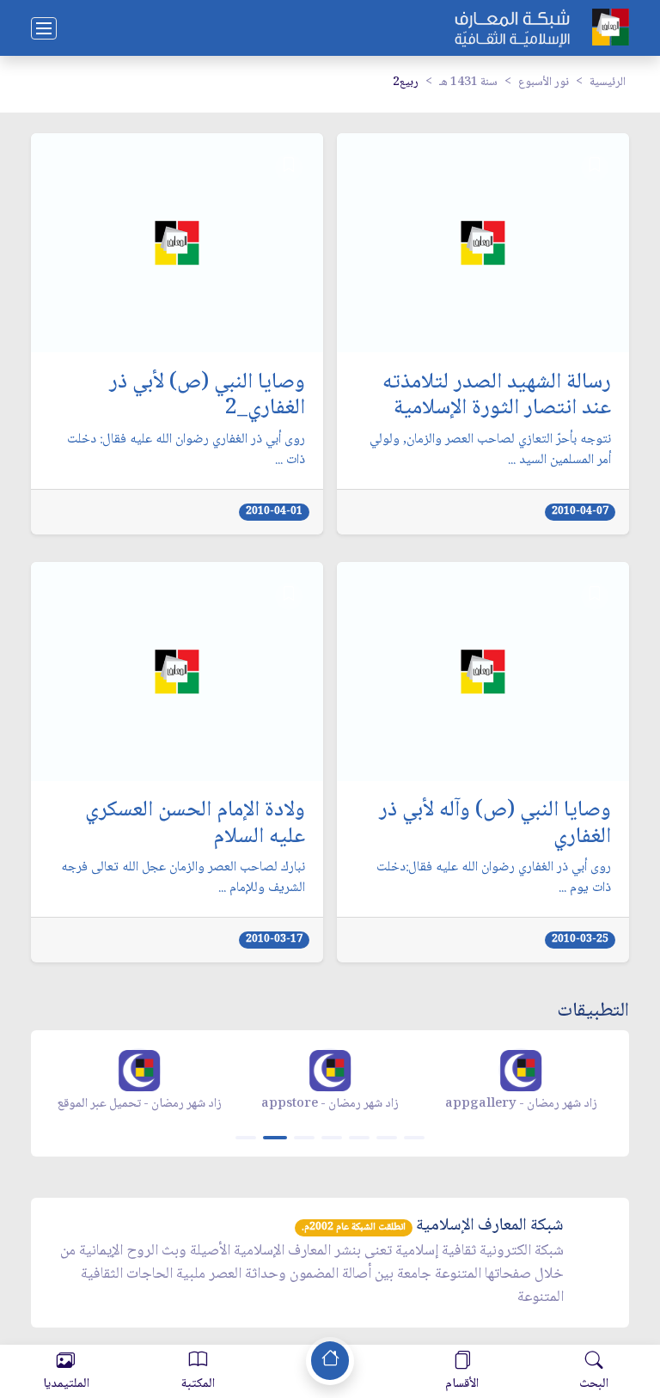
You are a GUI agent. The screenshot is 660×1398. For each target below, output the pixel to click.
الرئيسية (608, 82)
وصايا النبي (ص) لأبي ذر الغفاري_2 (207, 396)
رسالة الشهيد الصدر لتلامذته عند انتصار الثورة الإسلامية (496, 396)
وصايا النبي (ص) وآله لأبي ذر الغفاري (495, 824)
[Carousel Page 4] (331, 1137)
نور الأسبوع (543, 82)
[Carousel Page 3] (304, 1137)
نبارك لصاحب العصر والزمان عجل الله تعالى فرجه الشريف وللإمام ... (183, 878)
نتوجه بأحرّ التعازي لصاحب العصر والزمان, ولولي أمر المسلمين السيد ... (490, 450)
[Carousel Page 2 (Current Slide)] (275, 1137)
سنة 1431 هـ (468, 82)
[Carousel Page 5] (359, 1137)
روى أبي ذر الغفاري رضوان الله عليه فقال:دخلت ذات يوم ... (493, 878)
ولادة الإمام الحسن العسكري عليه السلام (195, 824)
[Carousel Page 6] (386, 1137)
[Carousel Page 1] (245, 1137)
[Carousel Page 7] (414, 1137)
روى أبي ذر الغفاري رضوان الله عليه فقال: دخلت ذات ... (186, 450)
